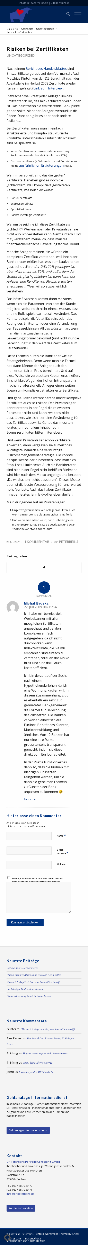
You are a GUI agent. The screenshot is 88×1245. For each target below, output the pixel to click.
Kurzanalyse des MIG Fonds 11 (36, 1072)
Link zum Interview (47, 88)
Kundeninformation (21, 1208)
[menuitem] (66, 14)
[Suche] (66, 14)
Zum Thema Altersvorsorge (37, 1062)
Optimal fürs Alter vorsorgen (22, 968)
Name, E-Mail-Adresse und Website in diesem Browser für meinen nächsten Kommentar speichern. (37, 882)
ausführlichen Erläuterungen (41, 165)
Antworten (30, 799)
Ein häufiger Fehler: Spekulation (25, 989)
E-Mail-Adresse (62, 851)
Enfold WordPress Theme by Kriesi (57, 1234)
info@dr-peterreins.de (33, 3)
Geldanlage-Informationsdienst (28, 1130)
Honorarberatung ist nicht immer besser (29, 996)
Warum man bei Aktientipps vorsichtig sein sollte (34, 975)
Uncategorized (21, 55)
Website (61, 864)
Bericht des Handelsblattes (46, 68)
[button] (7, 1237)
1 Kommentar (36, 541)
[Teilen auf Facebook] (44, 567)
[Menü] (75, 14)
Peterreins (68, 541)
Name (61, 835)
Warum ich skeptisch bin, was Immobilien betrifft (33, 982)
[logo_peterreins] (36, 14)
